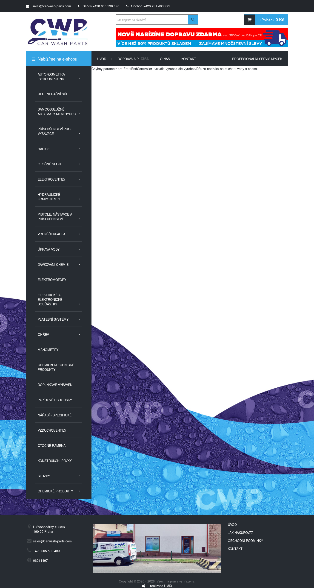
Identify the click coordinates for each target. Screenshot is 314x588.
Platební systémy (53, 319)
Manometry (48, 349)
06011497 (40, 560)
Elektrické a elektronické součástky (50, 299)
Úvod (104, 58)
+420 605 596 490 (46, 550)
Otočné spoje (50, 164)
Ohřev (43, 334)
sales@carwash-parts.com (51, 6)
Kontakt (188, 58)
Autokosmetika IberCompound (51, 76)
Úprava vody (49, 249)
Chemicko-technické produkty (56, 367)
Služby (44, 476)
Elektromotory (52, 279)
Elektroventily (51, 179)
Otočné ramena (52, 445)
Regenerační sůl (53, 94)
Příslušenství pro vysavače (54, 131)
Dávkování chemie (53, 264)
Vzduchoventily (52, 430)
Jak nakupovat (240, 532)
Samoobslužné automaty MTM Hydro (57, 111)
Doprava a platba (136, 58)
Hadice (44, 148)
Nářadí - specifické (54, 415)
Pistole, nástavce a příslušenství (55, 216)
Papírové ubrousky (55, 400)
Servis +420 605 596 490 (101, 6)
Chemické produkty (55, 491)
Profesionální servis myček (257, 58)
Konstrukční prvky (55, 460)
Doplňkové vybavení (55, 384)
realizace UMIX (161, 585)
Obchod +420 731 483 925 (150, 6)
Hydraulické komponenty (49, 196)
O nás (168, 58)
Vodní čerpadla (51, 234)
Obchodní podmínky (245, 540)
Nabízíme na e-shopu (57, 59)
